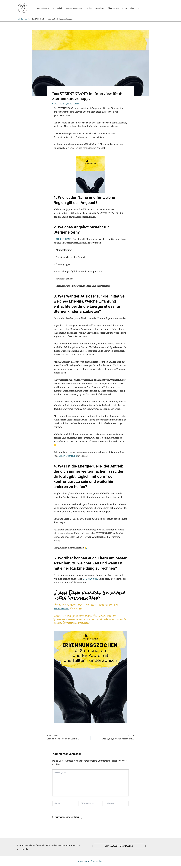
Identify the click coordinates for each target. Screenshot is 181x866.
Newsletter (99, 8)
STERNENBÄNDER (68, 456)
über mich (134, 8)
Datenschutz (97, 861)
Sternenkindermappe (74, 8)
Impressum (83, 861)
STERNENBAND (63, 239)
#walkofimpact (43, 8)
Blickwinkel (57, 8)
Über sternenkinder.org (117, 8)
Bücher (89, 8)
